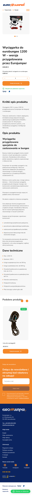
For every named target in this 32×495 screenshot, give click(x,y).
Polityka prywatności (8, 452)
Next (27, 301)
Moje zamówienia (7, 435)
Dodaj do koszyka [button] (14, 351)
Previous (22, 301)
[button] (20, 491)
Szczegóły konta (7, 440)
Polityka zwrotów (7, 450)
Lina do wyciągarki (9, 343)
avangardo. (12, 476)
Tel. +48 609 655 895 (9, 423)
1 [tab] (15, 36)
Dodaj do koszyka (15, 83)
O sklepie (5, 455)
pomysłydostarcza (4, 476)
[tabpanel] (16, 22)
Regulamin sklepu (7, 448)
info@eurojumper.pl (8, 425)
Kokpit (4, 433)
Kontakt (4, 457)
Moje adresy (6, 438)
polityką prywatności (24, 398)
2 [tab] (17, 36)
